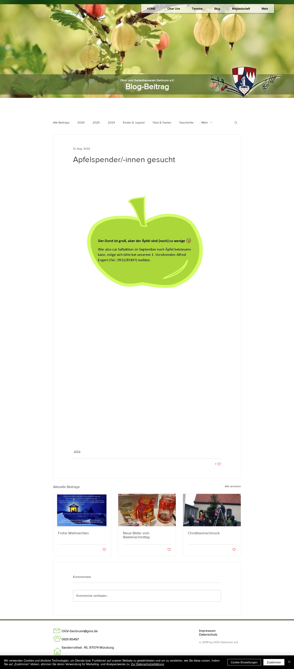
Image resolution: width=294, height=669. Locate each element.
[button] (173, 8)
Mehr (204, 122)
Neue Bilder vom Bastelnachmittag (136, 535)
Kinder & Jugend (134, 122)
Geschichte (186, 122)
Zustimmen (274, 662)
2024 (111, 122)
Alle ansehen (233, 486)
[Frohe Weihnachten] (82, 510)
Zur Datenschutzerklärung (147, 664)
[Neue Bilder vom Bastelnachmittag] (147, 510)
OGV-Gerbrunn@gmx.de (80, 631)
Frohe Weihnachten (73, 533)
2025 (96, 122)
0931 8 (66, 639)
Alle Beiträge (61, 122)
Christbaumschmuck (204, 533)
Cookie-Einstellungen (244, 662)
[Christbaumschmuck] (212, 510)
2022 (77, 451)
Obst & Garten (162, 122)
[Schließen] (289, 662)
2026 (81, 122)
